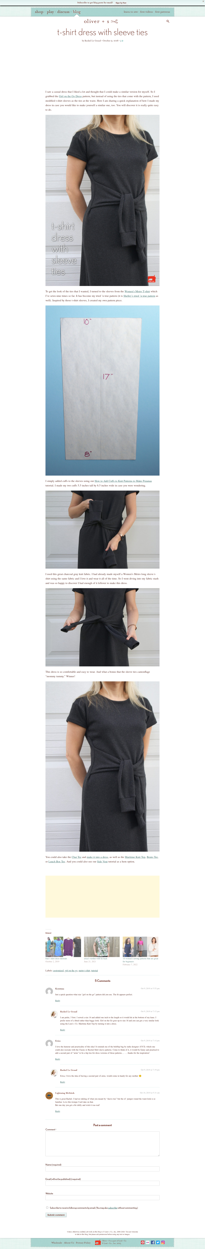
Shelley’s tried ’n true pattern (139, 296)
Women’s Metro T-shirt (137, 291)
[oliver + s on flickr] (147, 1242)
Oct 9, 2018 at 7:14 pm (150, 1040)
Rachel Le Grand (68, 1011)
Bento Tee (152, 857)
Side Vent (102, 861)
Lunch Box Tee (56, 861)
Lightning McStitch (64, 1093)
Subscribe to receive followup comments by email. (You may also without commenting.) (94, 1207)
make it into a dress (97, 857)
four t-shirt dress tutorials (56, 958)
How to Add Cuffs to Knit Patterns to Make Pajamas (123, 481)
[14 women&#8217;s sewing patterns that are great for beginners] (140, 947)
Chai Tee (76, 857)
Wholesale (56, 1242)
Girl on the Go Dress (70, 96)
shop (39, 11)
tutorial (94, 970)
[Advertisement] (102, 67)
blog (77, 11)
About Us (69, 1242)
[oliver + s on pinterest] (142, 1242)
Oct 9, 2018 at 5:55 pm (150, 988)
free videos (146, 11)
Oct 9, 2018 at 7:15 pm (150, 1011)
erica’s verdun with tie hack (95, 958)
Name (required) (53, 1164)
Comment (50, 1129)
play (50, 11)
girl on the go (71, 970)
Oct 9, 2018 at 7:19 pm (150, 1069)
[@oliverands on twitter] (158, 1242)
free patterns (162, 11)
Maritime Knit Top (135, 857)
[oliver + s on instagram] (163, 1242)
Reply (57, 1000)
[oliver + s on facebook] (153, 1242)
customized (58, 970)
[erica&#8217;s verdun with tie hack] (102, 947)
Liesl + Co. (98, 1242)
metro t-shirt (84, 970)
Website (49, 1193)
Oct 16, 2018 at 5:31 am (150, 1092)
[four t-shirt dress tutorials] (63, 947)
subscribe (112, 1207)
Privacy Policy (83, 1242)
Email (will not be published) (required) (63, 1179)
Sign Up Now (121, 2)
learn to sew (131, 11)
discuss (63, 11)
